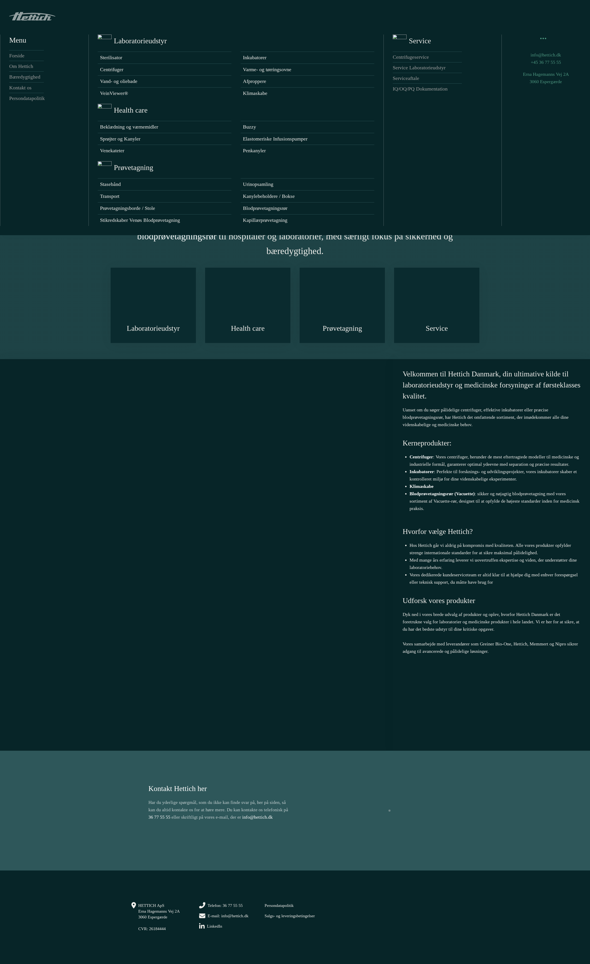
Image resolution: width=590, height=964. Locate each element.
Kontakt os (20, 88)
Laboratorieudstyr (140, 41)
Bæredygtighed (24, 77)
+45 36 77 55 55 (546, 62)
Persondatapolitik (26, 98)
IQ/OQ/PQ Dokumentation (420, 89)
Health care (131, 110)
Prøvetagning (133, 167)
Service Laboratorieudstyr (419, 67)
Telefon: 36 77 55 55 (225, 905)
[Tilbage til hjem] (32, 16)
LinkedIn (214, 926)
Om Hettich (21, 66)
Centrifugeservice (411, 57)
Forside (16, 56)
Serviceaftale (406, 78)
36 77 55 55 (159, 817)
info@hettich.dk (546, 54)
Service (420, 41)
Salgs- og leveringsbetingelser (290, 916)
